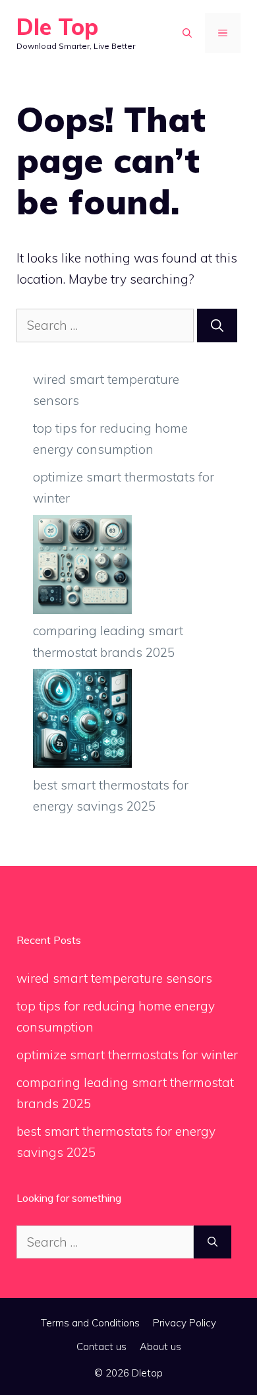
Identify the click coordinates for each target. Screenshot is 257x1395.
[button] (187, 33)
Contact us (101, 1346)
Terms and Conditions (90, 1323)
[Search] (217, 325)
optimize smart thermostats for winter (127, 1055)
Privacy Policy (184, 1323)
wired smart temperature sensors (114, 978)
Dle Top (57, 27)
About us (160, 1346)
